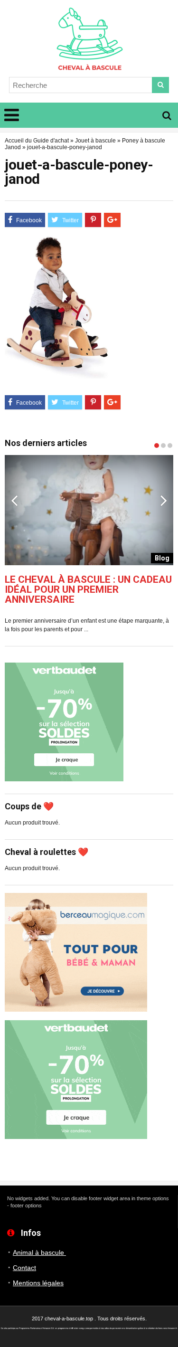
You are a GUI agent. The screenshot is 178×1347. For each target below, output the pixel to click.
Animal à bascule (39, 1252)
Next (163, 500)
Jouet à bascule (95, 140)
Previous (14, 500)
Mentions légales (38, 1283)
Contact (24, 1267)
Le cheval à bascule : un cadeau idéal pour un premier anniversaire (88, 590)
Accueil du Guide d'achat (37, 140)
